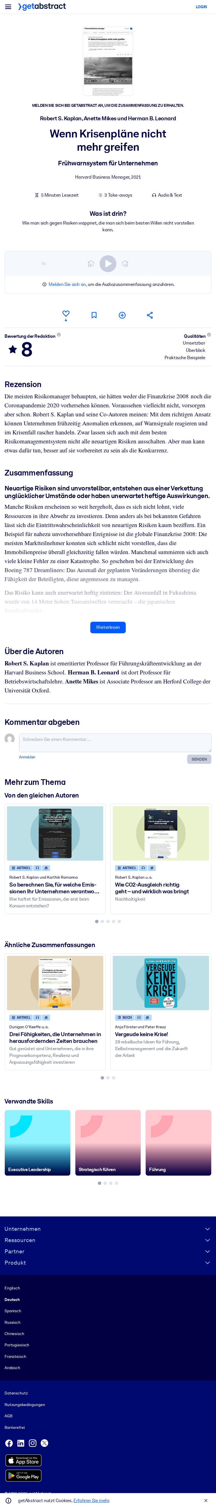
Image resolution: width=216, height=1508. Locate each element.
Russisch (12, 1322)
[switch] (108, 263)
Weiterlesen (108, 627)
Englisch (12, 1288)
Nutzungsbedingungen (24, 1404)
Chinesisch (14, 1333)
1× (44, 263)
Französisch (15, 1356)
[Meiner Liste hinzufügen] (122, 315)
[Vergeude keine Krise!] (161, 983)
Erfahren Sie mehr (91, 1500)
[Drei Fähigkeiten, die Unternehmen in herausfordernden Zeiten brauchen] (55, 983)
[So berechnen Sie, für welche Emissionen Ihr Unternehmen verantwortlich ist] (55, 833)
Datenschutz (16, 1393)
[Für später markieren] (94, 315)
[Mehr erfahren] (58, 334)
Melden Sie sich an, (68, 284)
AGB (8, 1416)
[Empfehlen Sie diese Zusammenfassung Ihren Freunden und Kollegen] (150, 315)
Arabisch (12, 1367)
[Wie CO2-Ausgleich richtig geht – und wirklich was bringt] (161, 833)
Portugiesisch (16, 1345)
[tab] (96, 921)
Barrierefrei (14, 1427)
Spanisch (12, 1311)
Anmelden (27, 757)
